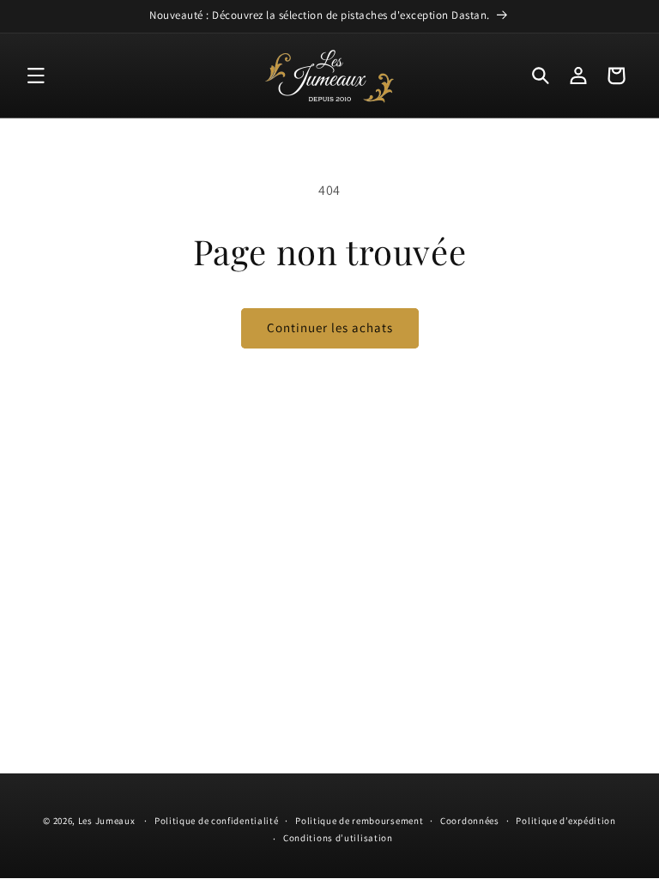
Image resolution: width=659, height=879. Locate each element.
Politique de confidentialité (216, 821)
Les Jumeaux (107, 821)
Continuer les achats (330, 327)
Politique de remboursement (359, 821)
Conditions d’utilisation (338, 838)
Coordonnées (469, 821)
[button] (36, 75)
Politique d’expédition (565, 821)
